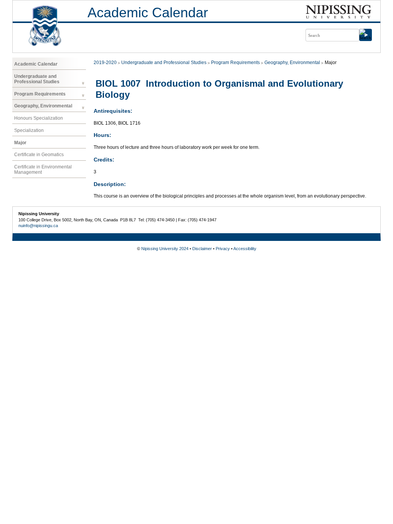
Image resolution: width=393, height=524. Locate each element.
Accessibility (244, 248)
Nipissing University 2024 (164, 248)
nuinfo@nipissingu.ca (38, 225)
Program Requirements (40, 94)
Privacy (223, 248)
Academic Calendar (148, 12)
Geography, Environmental (43, 106)
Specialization (29, 130)
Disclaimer (202, 248)
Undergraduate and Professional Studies (36, 79)
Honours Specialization (38, 118)
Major (20, 142)
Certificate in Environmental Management (43, 169)
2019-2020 (105, 62)
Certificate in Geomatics (39, 154)
